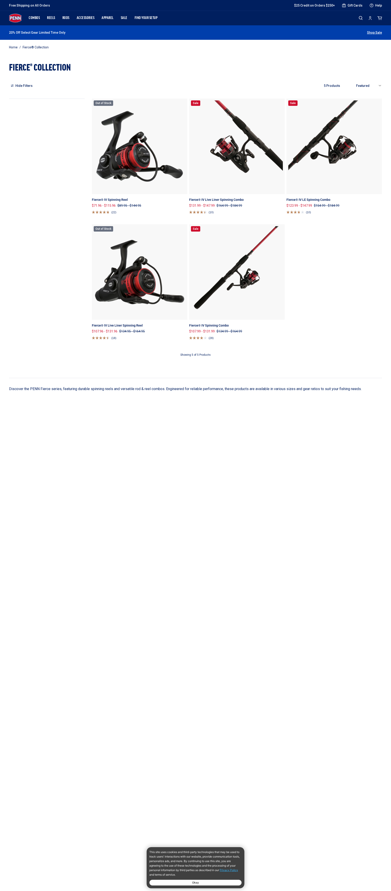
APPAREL (108, 18)
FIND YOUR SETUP (146, 18)
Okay (195, 882)
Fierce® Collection (36, 47)
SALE (124, 18)
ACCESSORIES (86, 18)
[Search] (360, 18)
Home (13, 47)
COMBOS (34, 18)
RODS (65, 18)
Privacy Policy (229, 870)
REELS (51, 18)
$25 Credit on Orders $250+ (314, 5)
